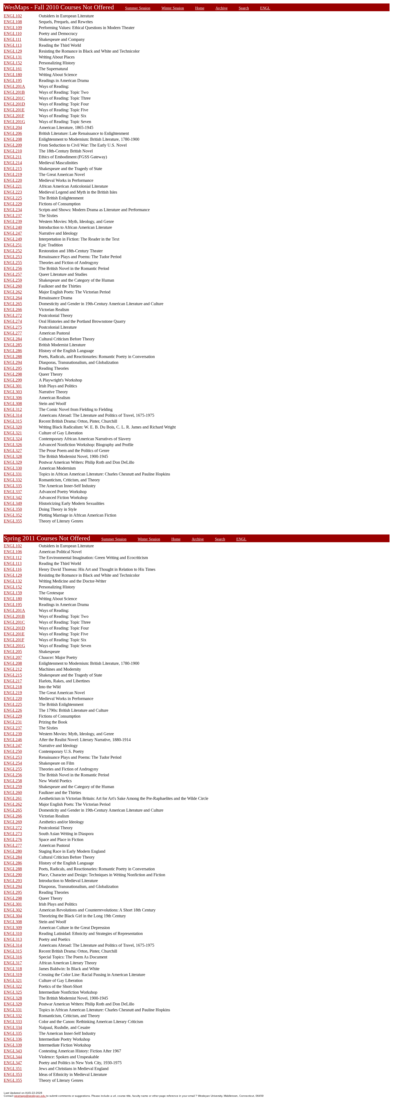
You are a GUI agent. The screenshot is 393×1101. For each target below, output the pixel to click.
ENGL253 (13, 256)
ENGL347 (13, 1062)
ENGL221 (13, 186)
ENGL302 (13, 910)
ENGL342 (13, 497)
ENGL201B (14, 92)
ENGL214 (13, 162)
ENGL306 (13, 397)
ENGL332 (13, 480)
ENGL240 (13, 227)
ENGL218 (13, 687)
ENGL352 (13, 515)
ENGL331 (13, 474)
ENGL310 (13, 933)
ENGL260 (13, 286)
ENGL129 (13, 51)
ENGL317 (13, 963)
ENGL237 (13, 215)
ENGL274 (13, 321)
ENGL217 (13, 681)
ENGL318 (13, 968)
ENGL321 (13, 433)
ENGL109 (13, 27)
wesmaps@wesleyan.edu (30, 1095)
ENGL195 (13, 80)
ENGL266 (13, 309)
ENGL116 (13, 569)
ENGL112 (13, 557)
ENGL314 (13, 415)
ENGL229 (13, 204)
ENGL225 (13, 198)
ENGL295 (13, 368)
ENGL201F (14, 115)
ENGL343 (13, 1051)
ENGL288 (13, 356)
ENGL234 (13, 209)
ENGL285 (13, 345)
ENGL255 (13, 262)
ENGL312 (13, 409)
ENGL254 (13, 763)
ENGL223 (13, 192)
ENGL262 (13, 292)
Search (244, 8)
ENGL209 (13, 145)
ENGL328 (13, 456)
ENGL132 (13, 581)
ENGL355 (13, 521)
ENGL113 (13, 45)
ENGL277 (13, 333)
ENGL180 (13, 74)
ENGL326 (13, 444)
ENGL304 (13, 916)
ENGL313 (13, 939)
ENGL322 (13, 986)
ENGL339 (13, 1045)
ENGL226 (13, 710)
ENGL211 (13, 157)
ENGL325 (13, 992)
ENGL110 (13, 33)
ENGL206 (13, 133)
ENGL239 (13, 221)
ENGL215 (13, 168)
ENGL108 (13, 21)
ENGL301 (13, 386)
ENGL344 (13, 1057)
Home (199, 8)
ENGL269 (13, 822)
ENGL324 (13, 439)
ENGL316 (13, 957)
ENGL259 (13, 280)
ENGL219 (13, 174)
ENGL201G (14, 121)
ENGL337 (13, 491)
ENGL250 (13, 751)
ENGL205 (13, 651)
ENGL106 (13, 551)
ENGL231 (13, 722)
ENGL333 (13, 1021)
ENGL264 (13, 298)
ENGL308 (13, 403)
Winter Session (172, 8)
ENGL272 (13, 315)
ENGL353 (13, 1074)
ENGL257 (13, 274)
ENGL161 (13, 68)
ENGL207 (13, 657)
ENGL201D (14, 104)
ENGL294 (13, 362)
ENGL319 (13, 974)
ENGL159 (13, 593)
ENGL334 (13, 1027)
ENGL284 (13, 339)
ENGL (265, 8)
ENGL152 (13, 63)
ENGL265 (13, 303)
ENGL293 (13, 880)
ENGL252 (13, 251)
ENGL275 (13, 327)
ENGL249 (13, 239)
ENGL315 (13, 421)
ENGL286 (13, 350)
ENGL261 (13, 798)
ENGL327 (13, 450)
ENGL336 (13, 1039)
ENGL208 (13, 139)
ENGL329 (13, 462)
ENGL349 (13, 503)
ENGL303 (13, 392)
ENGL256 (13, 268)
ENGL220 (13, 180)
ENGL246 (13, 739)
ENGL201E (14, 110)
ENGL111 (12, 39)
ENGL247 (13, 233)
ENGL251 (13, 245)
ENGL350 (13, 509)
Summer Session (137, 8)
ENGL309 (13, 927)
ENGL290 (13, 874)
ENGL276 (13, 839)
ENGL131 (13, 57)
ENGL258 (13, 780)
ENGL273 (13, 833)
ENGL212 (13, 669)
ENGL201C (14, 98)
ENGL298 (13, 374)
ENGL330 (13, 468)
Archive (221, 8)
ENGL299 (13, 380)
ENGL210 (13, 151)
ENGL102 (13, 16)
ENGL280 (13, 851)
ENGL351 (13, 1068)
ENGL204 (13, 127)
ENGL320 (13, 427)
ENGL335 (13, 485)
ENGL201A (14, 86)
